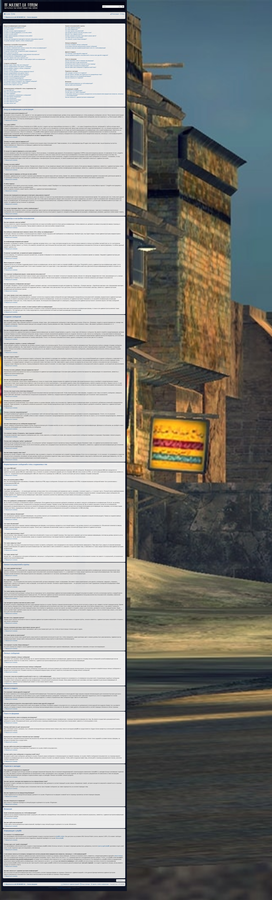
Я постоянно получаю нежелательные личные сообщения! (81, 46)
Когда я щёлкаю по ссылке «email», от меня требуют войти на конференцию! (24, 59)
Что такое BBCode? (9, 90)
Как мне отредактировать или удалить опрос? (16, 73)
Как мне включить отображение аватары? (15, 56)
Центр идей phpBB (103, 846)
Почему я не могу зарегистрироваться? (15, 31)
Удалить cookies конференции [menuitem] (100, 884)
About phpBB (59, 838)
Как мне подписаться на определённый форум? (78, 76)
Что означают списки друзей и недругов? (76, 53)
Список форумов (32, 884)
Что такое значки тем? (10, 103)
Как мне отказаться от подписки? (74, 77)
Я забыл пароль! (8, 37)
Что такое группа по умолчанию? (74, 37)
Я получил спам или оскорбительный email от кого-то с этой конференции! (85, 48)
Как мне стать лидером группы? (74, 34)
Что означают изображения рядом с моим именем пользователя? (22, 54)
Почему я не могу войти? (11, 34)
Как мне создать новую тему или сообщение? (16, 65)
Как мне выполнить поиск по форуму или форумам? (79, 60)
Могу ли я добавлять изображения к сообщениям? (17, 95)
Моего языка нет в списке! (11, 53)
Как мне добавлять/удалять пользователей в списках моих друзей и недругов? (86, 55)
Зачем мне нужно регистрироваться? (14, 27)
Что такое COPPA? (9, 29)
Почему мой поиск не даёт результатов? (76, 62)
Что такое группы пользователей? (74, 31)
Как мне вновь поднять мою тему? (13, 84)
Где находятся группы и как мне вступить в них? (78, 32)
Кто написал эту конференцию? (73, 90)
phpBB (10, 268)
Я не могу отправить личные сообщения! (76, 44)
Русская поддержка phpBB (64, 888)
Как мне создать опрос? (10, 69)
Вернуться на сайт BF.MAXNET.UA (15, 884)
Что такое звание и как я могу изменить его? (16, 57)
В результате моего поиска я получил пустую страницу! (80, 64)
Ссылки (8, 14)
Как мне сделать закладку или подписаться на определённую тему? (83, 74)
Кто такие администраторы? (72, 27)
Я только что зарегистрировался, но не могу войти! (18, 32)
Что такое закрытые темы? (11, 101)
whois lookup (118, 856)
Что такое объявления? (10, 98)
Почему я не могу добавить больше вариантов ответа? (19, 71)
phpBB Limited (60, 836)
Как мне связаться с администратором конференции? (80, 97)
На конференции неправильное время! (14, 49)
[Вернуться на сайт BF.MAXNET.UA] (22, 6)
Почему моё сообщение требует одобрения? (16, 83)
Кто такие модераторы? (71, 29)
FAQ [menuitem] (14, 14)
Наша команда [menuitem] (86, 884)
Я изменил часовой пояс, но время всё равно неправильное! (20, 51)
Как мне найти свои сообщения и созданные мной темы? (80, 67)
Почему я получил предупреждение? (14, 78)
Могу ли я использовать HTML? (12, 91)
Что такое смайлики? (9, 93)
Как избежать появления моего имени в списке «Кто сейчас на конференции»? (25, 48)
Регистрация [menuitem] (115, 14)
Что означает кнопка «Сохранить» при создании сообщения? (20, 81)
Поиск (119, 6)
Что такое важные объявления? (12, 96)
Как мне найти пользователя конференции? (77, 65)
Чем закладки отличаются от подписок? (76, 73)
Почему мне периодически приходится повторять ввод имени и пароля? (23, 39)
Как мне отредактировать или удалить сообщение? (18, 66)
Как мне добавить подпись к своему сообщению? (17, 68)
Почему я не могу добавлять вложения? (15, 76)
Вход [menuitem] (123, 14)
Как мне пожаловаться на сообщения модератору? (18, 79)
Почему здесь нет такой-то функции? (75, 92)
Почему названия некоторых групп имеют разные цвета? (80, 35)
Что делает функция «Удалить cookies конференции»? (18, 40)
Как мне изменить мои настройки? (13, 46)
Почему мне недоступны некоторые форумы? (16, 74)
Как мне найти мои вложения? (73, 85)
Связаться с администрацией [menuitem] (71, 884)
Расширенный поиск (122, 6)
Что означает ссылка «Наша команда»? (76, 39)
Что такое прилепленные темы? (12, 100)
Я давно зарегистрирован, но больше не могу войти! (18, 35)
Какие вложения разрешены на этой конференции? (79, 83)
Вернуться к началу (11, 120)
